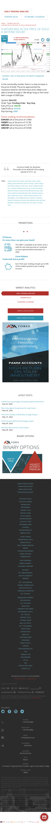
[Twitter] (3, 711)
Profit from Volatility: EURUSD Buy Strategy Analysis (19, 414)
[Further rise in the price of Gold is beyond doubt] (43, 40)
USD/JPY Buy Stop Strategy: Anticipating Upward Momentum (22, 402)
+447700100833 (28, 722)
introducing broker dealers (29, 191)
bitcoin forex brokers (28, 200)
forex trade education (16, 181)
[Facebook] (9, 711)
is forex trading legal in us (20, 188)
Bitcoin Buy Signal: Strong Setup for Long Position (18, 408)
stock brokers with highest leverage (29, 198)
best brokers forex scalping (23, 183)
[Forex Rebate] (8, 269)
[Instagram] (16, 711)
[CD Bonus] (8, 250)
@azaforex (28, 745)
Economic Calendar (26, 302)
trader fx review (13, 200)
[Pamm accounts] (25, 352)
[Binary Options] (22, 456)
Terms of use (31, 679)
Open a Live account (25, 311)
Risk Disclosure (36, 698)
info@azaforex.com (28, 738)
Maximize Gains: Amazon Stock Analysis (15, 427)
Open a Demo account (25, 318)
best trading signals (35, 193)
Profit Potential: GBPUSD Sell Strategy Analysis (17, 421)
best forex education (15, 195)
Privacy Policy (20, 679)
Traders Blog (25, 298)
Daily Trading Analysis (25, 293)
